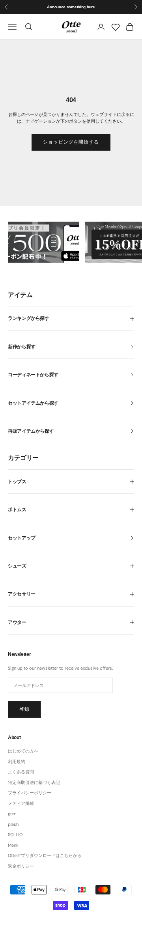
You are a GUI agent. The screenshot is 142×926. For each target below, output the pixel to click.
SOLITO (15, 834)
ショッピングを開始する (71, 142)
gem (12, 813)
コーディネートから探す (33, 374)
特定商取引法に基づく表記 (34, 782)
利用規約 (16, 761)
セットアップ (22, 538)
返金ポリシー (21, 866)
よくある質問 (21, 772)
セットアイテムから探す (33, 403)
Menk (13, 845)
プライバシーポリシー (29, 792)
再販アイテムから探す (31, 431)
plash (13, 824)
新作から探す (22, 346)
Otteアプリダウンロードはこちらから (45, 855)
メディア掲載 (21, 803)
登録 (24, 709)
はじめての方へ (23, 751)
